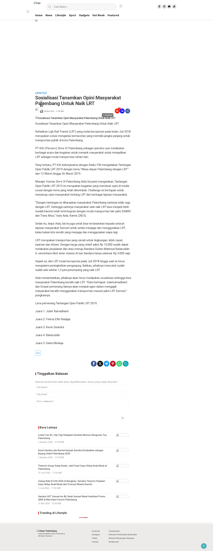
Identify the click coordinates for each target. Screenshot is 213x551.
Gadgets (84, 15)
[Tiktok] (174, 6)
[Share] (127, 111)
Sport (72, 15)
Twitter (94, 538)
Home (39, 15)
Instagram (96, 534)
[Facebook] (159, 6)
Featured (113, 15)
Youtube (95, 542)
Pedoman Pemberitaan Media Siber (123, 534)
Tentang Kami (114, 531)
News (48, 15)
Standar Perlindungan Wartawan (121, 538)
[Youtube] (169, 6)
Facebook (96, 531)
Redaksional (114, 542)
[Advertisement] (106, 68)
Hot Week (98, 15)
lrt (38, 353)
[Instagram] (164, 6)
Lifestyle (60, 15)
